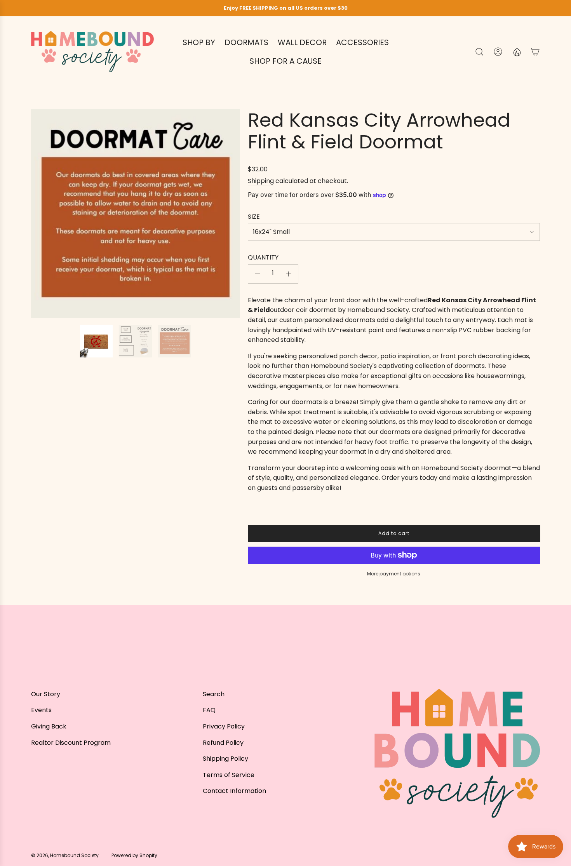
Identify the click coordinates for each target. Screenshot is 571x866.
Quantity (263, 257)
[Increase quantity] (288, 274)
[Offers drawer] (516, 51)
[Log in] (498, 51)
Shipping (261, 180)
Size (254, 216)
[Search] (479, 51)
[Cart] (535, 51)
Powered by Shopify (134, 855)
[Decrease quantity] (257, 274)
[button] (39, 213)
